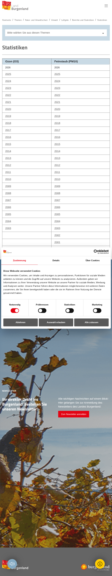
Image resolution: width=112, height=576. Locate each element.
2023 (8, 88)
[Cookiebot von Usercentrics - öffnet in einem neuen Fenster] (96, 252)
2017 (8, 130)
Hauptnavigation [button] (106, 6)
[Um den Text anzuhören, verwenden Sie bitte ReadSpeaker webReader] (12, 564)
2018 (8, 123)
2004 (8, 221)
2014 (8, 151)
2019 (8, 116)
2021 (8, 102)
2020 (8, 109)
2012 (8, 165)
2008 (8, 193)
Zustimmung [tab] (19, 260)
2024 (8, 81)
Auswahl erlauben (56, 322)
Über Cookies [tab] (93, 260)
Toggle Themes (100, 564)
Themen (18, 20)
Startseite (6, 20)
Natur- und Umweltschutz (36, 20)
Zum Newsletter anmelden (73, 414)
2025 (8, 74)
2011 (8, 172)
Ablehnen (20, 322)
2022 (8, 95)
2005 (8, 214)
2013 (8, 158)
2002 (57, 235)
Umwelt (54, 20)
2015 (8, 144)
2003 (8, 228)
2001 (57, 242)
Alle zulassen (91, 322)
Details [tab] (56, 260)
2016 (8, 137)
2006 (8, 207)
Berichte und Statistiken (83, 20)
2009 (8, 186)
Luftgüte (65, 20)
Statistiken (102, 20)
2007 (8, 200)
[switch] (40, 310)
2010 (8, 179)
